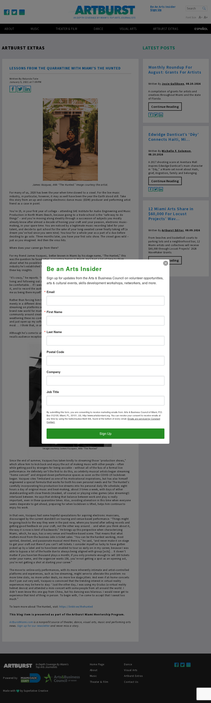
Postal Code (55, 351)
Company (53, 371)
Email (51, 291)
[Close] (165, 263)
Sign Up (105, 433)
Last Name (54, 331)
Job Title (53, 391)
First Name (54, 311)
